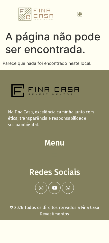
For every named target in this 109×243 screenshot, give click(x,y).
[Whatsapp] (68, 188)
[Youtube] (54, 188)
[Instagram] (41, 188)
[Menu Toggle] (80, 14)
